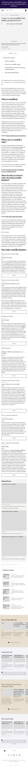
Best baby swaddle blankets (12, 72)
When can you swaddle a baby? (13, 64)
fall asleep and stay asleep (12, 114)
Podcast (12, 581)
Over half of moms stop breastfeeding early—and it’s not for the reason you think (17, 607)
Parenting (8, 638)
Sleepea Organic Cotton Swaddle (10, 384)
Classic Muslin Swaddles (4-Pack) (10, 284)
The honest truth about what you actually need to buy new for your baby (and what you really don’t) (6, 701)
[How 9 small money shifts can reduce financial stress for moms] (7, 658)
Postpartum (15, 697)
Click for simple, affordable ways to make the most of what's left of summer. (14, 4)
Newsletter (9, 760)
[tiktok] (17, 755)
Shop (12, 596)
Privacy (23, 760)
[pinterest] (19, 755)
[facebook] (11, 755)
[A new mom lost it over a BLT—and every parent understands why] (19, 626)
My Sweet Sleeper (18, 147)
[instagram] (8, 755)
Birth (5, 638)
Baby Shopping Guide (14, 15)
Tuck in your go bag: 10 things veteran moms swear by (17, 599)
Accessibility (15, 761)
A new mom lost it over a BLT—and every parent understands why (18, 634)
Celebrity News (14, 574)
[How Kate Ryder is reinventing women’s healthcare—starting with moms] (6, 584)
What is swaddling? (10, 61)
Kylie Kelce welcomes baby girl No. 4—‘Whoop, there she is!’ (17, 576)
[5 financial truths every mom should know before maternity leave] (6, 592)
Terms (10, 761)
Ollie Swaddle (5, 446)
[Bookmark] (17, 53)
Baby (7, 15)
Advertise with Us (17, 760)
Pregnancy (13, 589)
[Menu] (2, 10)
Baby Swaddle (5, 320)
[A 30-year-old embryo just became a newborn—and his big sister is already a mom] (7, 626)
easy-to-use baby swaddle (17, 450)
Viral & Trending (19, 636)
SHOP (14, 275)
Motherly (13, 604)
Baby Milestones (19, 667)
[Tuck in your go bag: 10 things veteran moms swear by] (6, 599)
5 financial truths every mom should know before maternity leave (17, 592)
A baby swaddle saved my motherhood (16, 135)
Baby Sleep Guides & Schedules (14, 216)
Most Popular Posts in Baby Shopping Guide (11, 686)
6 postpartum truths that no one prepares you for (11, 533)
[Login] (25, 11)
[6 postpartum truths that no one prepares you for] (14, 520)
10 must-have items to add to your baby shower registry (13, 559)
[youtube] (14, 755)
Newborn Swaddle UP (7, 419)
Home (2, 15)
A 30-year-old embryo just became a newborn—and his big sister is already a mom (7, 634)
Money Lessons (4, 663)
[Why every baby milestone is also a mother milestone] (19, 658)
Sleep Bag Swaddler (6, 258)
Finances (10, 669)
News (14, 630)
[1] (14, 254)
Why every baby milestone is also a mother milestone (19, 665)
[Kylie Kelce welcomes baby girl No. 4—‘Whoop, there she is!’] (6, 577)
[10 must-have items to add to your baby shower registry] (14, 546)
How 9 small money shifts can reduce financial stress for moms (7, 666)
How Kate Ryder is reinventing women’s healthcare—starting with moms (18, 585)
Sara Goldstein (5, 46)
